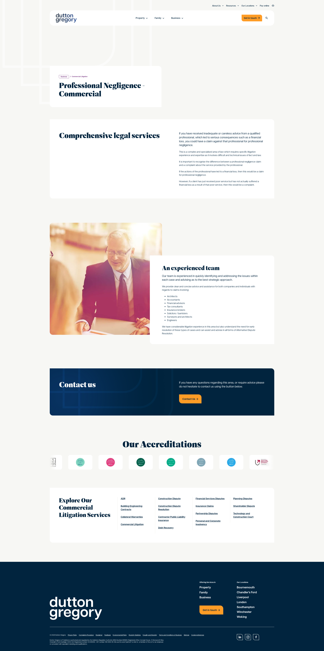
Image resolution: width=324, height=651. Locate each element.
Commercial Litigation (79, 76)
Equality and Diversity (150, 635)
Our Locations (248, 5)
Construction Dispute (169, 498)
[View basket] (272, 6)
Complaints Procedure (86, 635)
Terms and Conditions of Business (170, 635)
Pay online (264, 5)
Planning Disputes (242, 498)
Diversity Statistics (135, 635)
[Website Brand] (66, 18)
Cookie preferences (197, 635)
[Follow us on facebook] (256, 637)
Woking (242, 617)
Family (158, 17)
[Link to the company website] (96, 462)
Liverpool (243, 597)
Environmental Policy (120, 635)
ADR (123, 498)
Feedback (107, 635)
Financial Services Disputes (210, 498)
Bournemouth (246, 587)
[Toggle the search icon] (266, 18)
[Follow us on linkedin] (240, 637)
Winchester (244, 612)
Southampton (246, 607)
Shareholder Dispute (244, 506)
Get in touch (250, 18)
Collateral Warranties (132, 516)
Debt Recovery (166, 527)
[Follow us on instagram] (248, 637)
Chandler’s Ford (247, 592)
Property (140, 17)
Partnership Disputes (207, 513)
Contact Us (188, 399)
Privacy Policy (72, 635)
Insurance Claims (205, 506)
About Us (216, 5)
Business (175, 17)
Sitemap (186, 635)
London (242, 602)
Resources (231, 5)
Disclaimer (99, 635)
